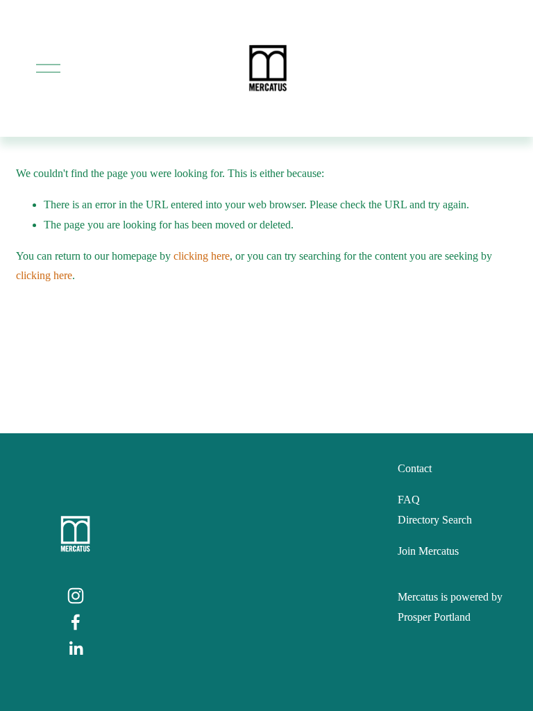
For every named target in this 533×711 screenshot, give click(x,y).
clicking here (202, 256)
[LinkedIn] (75, 648)
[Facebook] (75, 622)
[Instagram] (75, 595)
